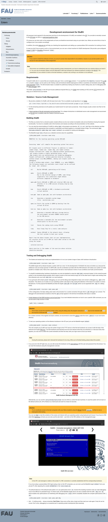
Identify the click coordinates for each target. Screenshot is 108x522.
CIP (86, 35)
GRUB (74, 89)
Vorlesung (7, 35)
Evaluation (7, 71)
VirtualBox (40, 50)
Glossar (8, 41)
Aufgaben (8, 46)
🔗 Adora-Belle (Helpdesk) (13, 66)
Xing (104, 515)
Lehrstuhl (65, 13)
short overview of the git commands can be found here (45, 111)
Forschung (74, 13)
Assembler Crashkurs (11, 57)
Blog (7, 52)
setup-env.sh (41, 45)
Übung (6, 43)
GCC (70, 81)
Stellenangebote (27, 1)
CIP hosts (32, 37)
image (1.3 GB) (30, 50)
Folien (7, 38)
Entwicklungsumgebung (12, 55)
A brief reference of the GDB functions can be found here (44, 297)
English (104, 1)
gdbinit (77, 315)
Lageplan (34, 1)
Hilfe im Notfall (41, 1)
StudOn (15, 1)
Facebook (98, 515)
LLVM (104, 81)
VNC (37, 415)
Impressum (87, 511)
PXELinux (42, 329)
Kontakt (8, 68)
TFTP (95, 89)
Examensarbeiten (101, 13)
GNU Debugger (33, 86)
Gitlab (85, 101)
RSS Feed (101, 515)
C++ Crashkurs (10, 60)
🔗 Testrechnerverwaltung (13, 63)
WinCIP (96, 70)
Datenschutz (94, 511)
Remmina (37, 417)
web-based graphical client (50, 37)
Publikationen (84, 13)
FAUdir (20, 1)
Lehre (91, 13)
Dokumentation (10, 49)
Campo (10, 1)
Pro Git (32, 113)
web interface (74, 344)
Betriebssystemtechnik (8, 32)
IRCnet (79, 410)
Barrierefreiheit (102, 511)
